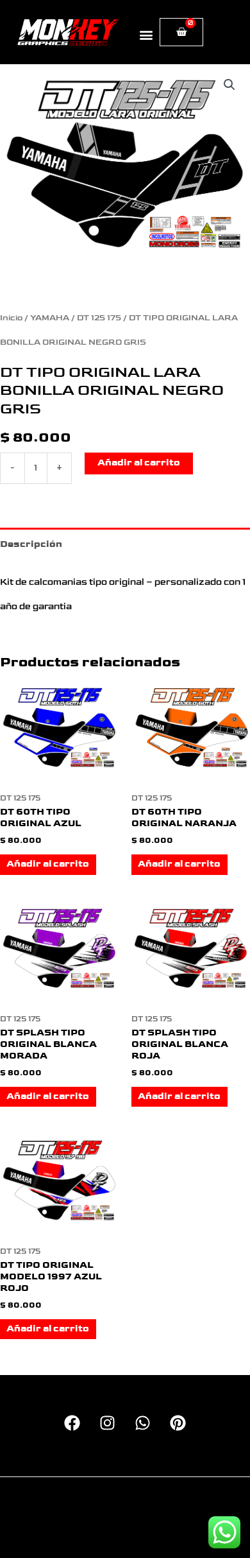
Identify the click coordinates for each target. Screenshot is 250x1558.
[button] (146, 34)
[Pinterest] (178, 1423)
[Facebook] (72, 1423)
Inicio (11, 318)
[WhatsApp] (143, 1423)
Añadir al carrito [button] (47, 864)
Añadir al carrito (138, 463)
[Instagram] (107, 1423)
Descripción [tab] (31, 544)
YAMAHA (49, 318)
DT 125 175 (99, 318)
